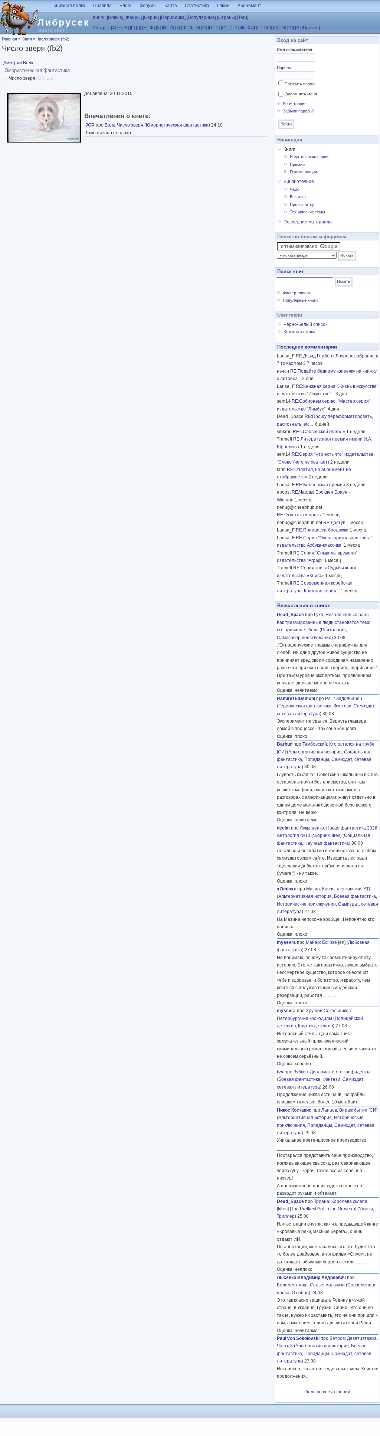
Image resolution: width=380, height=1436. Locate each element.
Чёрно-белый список (305, 324)
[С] (223, 27)
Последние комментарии (307, 347)
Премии (297, 164)
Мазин (313, 889)
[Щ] (276, 27)
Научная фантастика (326, 843)
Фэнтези (342, 706)
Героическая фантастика (304, 706)
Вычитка (298, 196)
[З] (158, 27)
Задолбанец (349, 698)
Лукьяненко (312, 828)
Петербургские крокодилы (304, 1018)
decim (283, 828)
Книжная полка (69, 5)
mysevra (286, 942)
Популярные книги (300, 300)
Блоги (125, 5)
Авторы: (101, 27)
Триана (321, 1201)
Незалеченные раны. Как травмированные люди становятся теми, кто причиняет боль (324, 622)
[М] (190, 27)
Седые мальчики (327, 1285)
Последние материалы (308, 222)
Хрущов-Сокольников (328, 1010)
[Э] (283, 27)
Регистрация (295, 103)
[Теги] (242, 17)
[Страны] (226, 17)
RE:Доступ (334, 522)
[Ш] (269, 27)
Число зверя (130, 125)
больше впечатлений (327, 1391)
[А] (113, 27)
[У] (236, 27)
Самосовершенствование (304, 637)
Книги (27, 39)
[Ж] (151, 27)
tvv (280, 1071)
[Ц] (255, 27)
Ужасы (366, 1208)
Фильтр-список (297, 293)
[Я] (298, 27)
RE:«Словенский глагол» (319, 431)
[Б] (119, 27)
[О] (204, 27)
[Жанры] (133, 17)
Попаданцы (316, 759)
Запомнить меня (301, 94)
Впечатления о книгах (303, 605)
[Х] (249, 27)
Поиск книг (290, 271)
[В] (126, 27)
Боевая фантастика (355, 896)
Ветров (337, 1338)
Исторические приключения (306, 904)
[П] (210, 27)
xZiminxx (286, 889)
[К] (177, 27)
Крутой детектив (315, 1025)
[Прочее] (311, 27)
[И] (164, 27)
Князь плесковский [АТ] (346, 889)
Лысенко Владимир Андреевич (311, 1277)
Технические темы (307, 212)
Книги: (99, 17)
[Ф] (242, 27)
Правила (102, 5)
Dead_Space (290, 614)
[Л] (183, 27)
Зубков (301, 1071)
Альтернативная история (315, 752)
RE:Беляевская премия (320, 484)
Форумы (148, 5)
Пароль (284, 67)
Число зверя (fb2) (52, 39)
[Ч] (262, 27)
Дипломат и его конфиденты (340, 1071)
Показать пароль (301, 84)
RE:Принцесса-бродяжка (322, 530)
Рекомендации (303, 172)
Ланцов (329, 1110)
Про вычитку (302, 204)
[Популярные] (201, 17)
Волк (110, 125)
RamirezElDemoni (296, 698)
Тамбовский (314, 744)
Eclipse (329, 942)
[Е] (144, 27)
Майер (313, 942)
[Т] (229, 27)
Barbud (284, 744)
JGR (90, 125)
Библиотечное (299, 181)
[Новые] (115, 17)
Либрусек (63, 22)
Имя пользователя (294, 49)
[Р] (217, 27)
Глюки (223, 5)
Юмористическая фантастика (177, 125)
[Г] (132, 27)
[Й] (171, 27)
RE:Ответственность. (299, 514)
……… (330, 995)
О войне (300, 1292)
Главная (9, 39)
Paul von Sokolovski (298, 1338)
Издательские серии (309, 156)
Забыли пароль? (298, 111)
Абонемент (249, 5)
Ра (329, 698)
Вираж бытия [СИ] (358, 1110)
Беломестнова (292, 1285)
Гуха (318, 614)
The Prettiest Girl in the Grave (320, 1208)
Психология (333, 629)
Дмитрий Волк (18, 62)
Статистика (197, 5)
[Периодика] (173, 17)
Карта (170, 5)
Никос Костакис (294, 1110)
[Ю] (290, 27)
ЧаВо (294, 189)
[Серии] (151, 17)
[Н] (197, 27)
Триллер (286, 1216)
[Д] (138, 27)
